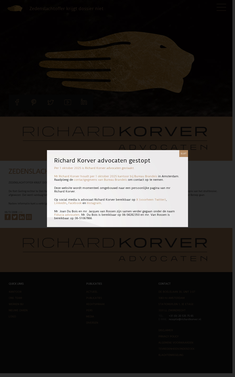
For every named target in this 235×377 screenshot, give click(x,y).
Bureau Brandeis (145, 176)
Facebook (75, 203)
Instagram (94, 203)
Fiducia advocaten (66, 214)
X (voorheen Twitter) (151, 199)
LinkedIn (60, 203)
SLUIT (184, 153)
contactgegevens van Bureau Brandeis (100, 179)
